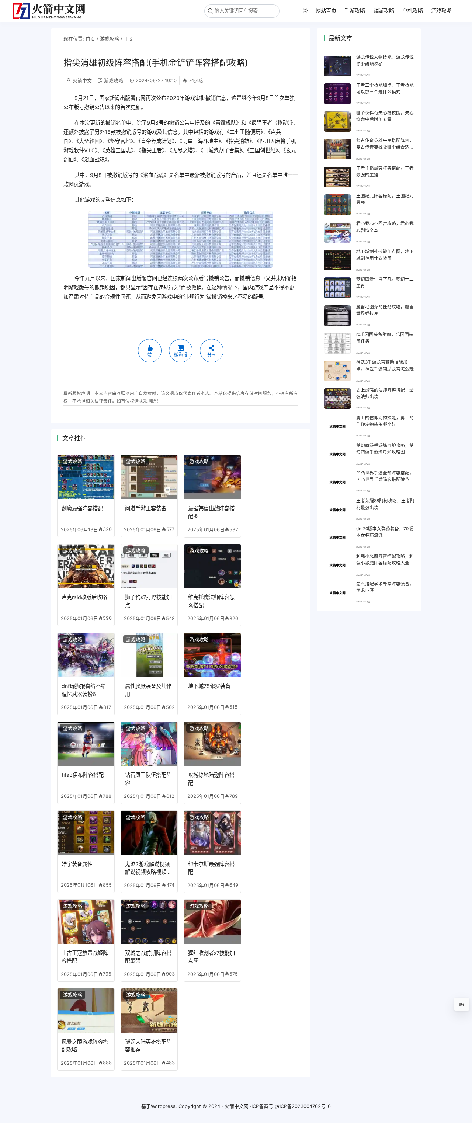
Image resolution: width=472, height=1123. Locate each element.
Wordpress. (164, 1106)
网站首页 (326, 10)
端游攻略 (384, 10)
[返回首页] (52, 11)
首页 (90, 39)
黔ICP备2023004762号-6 (303, 1106)
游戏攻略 (441, 10)
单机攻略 (412, 10)
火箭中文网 (237, 1106)
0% (461, 1004)
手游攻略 (354, 10)
